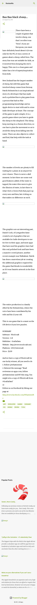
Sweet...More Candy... (9, 502)
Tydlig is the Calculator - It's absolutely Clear (17, 537)
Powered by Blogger (19, 598)
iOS (4, 407)
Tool (23, 407)
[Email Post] (3, 402)
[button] (3, 24)
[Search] (34, 3)
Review (17, 407)
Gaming (20, 404)
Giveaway (28, 404)
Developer (11, 404)
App (4, 404)
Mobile (10, 407)
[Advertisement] (18, 454)
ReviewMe (9, 3)
